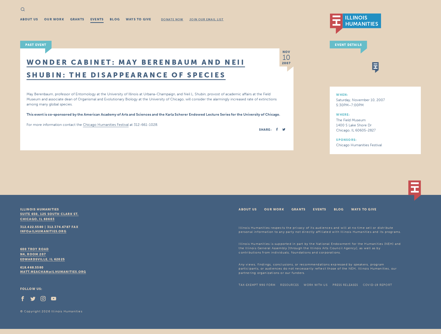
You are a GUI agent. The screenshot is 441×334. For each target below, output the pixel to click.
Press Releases (345, 285)
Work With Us (315, 285)
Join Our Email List (206, 19)
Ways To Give (138, 19)
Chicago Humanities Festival (106, 125)
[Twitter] (35, 300)
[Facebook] (24, 300)
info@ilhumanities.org (43, 231)
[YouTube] (55, 300)
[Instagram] (45, 300)
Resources (289, 285)
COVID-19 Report (377, 285)
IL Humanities (355, 24)
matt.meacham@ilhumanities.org (53, 272)
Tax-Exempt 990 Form (257, 285)
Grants (77, 19)
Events (97, 19)
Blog (115, 19)
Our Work (54, 19)
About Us (29, 19)
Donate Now (172, 19)
